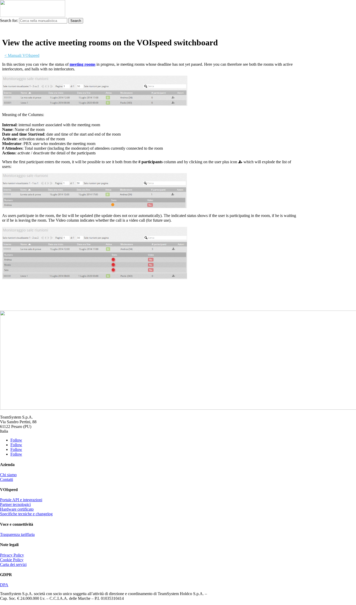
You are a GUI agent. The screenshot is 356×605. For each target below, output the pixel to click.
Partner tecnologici (15, 504)
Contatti (6, 479)
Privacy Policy (12, 555)
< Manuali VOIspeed (21, 55)
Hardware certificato (17, 509)
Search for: (9, 20)
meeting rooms (82, 64)
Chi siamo (8, 475)
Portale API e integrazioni (21, 500)
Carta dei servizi (13, 564)
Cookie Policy (11, 560)
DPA (4, 585)
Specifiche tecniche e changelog (26, 514)
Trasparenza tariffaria (17, 534)
